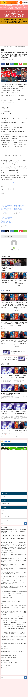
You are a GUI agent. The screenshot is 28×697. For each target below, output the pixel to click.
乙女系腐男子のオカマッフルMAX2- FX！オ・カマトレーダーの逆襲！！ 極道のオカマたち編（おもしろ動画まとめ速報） (13, 560)
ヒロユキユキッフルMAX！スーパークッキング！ (11, 655)
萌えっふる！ (4, 646)
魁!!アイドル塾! (4, 667)
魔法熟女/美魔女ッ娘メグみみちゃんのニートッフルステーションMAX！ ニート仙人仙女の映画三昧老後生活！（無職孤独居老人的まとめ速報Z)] (13, 554)
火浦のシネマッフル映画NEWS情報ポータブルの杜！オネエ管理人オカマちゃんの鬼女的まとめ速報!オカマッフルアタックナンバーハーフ (13, 601)
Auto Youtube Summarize (13, 182)
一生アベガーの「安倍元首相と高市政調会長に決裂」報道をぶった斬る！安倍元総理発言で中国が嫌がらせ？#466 (19, 208)
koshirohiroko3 (14, 250)
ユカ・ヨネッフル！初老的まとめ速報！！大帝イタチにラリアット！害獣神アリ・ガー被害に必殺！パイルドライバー (13, 607)
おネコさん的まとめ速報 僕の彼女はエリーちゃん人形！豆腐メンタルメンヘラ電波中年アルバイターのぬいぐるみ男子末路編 (13, 531)
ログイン (3, 510)
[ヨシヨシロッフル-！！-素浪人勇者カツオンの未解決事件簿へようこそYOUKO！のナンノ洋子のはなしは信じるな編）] (13, 628)
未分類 (2, 290)
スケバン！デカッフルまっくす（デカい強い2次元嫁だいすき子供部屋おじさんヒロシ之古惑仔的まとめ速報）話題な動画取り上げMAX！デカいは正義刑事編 (14, 618)
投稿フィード (4, 513)
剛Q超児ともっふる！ (6, 660)
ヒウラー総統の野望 (5, 665)
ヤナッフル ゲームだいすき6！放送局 (9, 662)
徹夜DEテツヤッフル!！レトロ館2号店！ (10, 657)
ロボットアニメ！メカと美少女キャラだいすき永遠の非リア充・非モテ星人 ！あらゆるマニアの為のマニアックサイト (13, 588)
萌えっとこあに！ (5, 648)
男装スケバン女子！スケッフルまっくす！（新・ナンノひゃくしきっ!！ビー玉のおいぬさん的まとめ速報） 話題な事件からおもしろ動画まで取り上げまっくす (13, 582)
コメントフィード (5, 516)
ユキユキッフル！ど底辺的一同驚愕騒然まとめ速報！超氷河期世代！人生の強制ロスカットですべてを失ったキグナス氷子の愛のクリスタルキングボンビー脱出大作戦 (13, 638)
